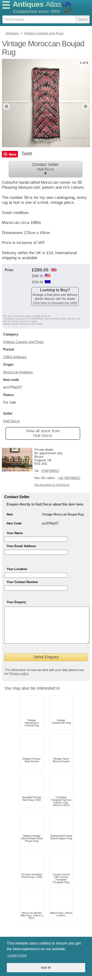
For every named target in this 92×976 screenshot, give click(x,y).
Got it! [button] (46, 967)
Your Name (15, 533)
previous (6, 106)
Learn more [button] (17, 955)
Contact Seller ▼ (45, 169)
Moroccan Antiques (18, 372)
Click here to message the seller (55, 303)
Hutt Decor (11, 421)
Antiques (37, 4)
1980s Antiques (15, 357)
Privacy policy (19, 673)
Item (10, 514)
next (86, 106)
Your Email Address (21, 546)
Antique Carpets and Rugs (23, 342)
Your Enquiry (16, 602)
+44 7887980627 (69, 478)
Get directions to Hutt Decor (52, 485)
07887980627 (50, 471)
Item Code (14, 523)
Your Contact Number (22, 582)
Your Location (17, 569)
